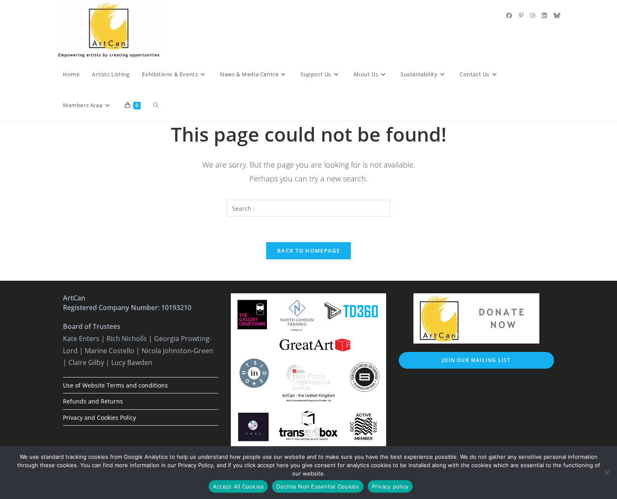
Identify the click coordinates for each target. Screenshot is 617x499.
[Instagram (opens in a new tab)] (533, 15)
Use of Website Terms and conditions (115, 385)
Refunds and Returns (93, 401)
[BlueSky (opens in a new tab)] (557, 15)
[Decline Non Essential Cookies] (606, 472)
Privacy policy (390, 486)
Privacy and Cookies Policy (99, 417)
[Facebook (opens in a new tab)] (509, 15)
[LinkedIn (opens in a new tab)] (544, 15)
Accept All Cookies (238, 486)
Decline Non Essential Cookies (317, 486)
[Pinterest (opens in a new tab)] (521, 15)
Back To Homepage (308, 250)
